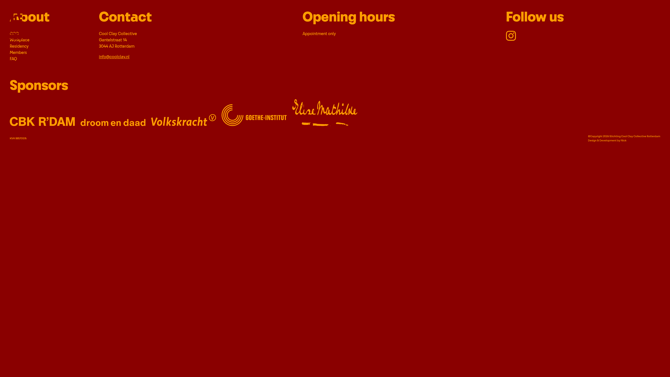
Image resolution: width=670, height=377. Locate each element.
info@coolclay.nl (114, 57)
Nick (623, 140)
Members (18, 53)
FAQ (13, 59)
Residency (19, 46)
